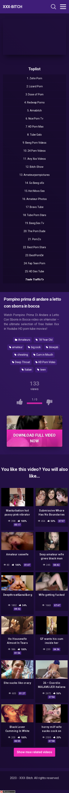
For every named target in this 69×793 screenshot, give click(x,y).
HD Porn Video (47, 362)
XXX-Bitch (12, 7)
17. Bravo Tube (35, 207)
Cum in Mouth (44, 354)
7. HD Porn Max (34, 126)
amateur (17, 347)
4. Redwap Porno (34, 102)
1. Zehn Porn (34, 78)
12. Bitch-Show (34, 166)
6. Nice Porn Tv (34, 118)
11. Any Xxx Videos (34, 158)
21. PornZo (34, 239)
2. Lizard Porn (34, 86)
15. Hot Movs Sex (34, 190)
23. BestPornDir (34, 255)
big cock (35, 347)
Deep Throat (22, 362)
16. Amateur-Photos (34, 199)
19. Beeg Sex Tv (34, 223)
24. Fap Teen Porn (34, 263)
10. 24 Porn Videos (34, 150)
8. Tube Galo (34, 134)
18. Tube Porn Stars (34, 215)
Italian (28, 369)
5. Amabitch (34, 110)
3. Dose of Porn (34, 94)
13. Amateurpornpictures (34, 174)
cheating (22, 354)
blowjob (53, 347)
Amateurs (24, 339)
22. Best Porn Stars (34, 247)
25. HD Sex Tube (34, 271)
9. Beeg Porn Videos (34, 142)
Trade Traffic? (33, 279)
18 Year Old (45, 339)
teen (43, 369)
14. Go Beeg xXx (34, 182)
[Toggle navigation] (63, 6)
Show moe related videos (34, 752)
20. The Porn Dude (35, 231)
